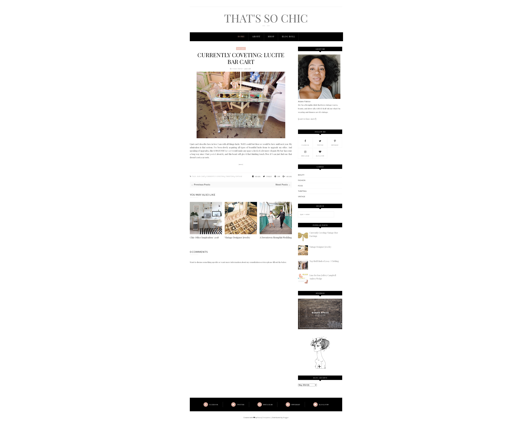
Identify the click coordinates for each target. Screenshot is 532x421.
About (256, 36)
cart (230, 150)
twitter (320, 145)
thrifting (230, 176)
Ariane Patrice (237, 69)
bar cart (241, 49)
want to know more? (307, 119)
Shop (271, 36)
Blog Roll (288, 36)
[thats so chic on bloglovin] (320, 368)
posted (213, 154)
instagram (305, 156)
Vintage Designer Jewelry (237, 237)
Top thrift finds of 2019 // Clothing (324, 261)
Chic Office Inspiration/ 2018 (204, 237)
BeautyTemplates (263, 417)
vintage (238, 176)
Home (241, 36)
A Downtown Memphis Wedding (276, 237)
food (300, 185)
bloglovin (320, 156)
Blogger (286, 417)
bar (226, 150)
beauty (301, 175)
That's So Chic (266, 17)
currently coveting (215, 176)
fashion (301, 180)
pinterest (334, 145)
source (241, 164)
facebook (305, 145)
